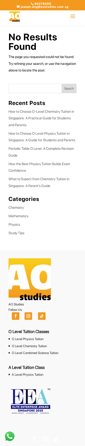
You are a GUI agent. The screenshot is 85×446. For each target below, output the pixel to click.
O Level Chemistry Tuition (29, 346)
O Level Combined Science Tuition (35, 353)
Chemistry (16, 207)
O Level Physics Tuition (27, 339)
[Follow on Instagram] (28, 316)
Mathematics (18, 216)
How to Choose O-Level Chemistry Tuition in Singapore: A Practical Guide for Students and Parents (41, 118)
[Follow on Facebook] (15, 316)
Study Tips (16, 233)
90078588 (42, 3)
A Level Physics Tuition (27, 374)
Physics (14, 224)
